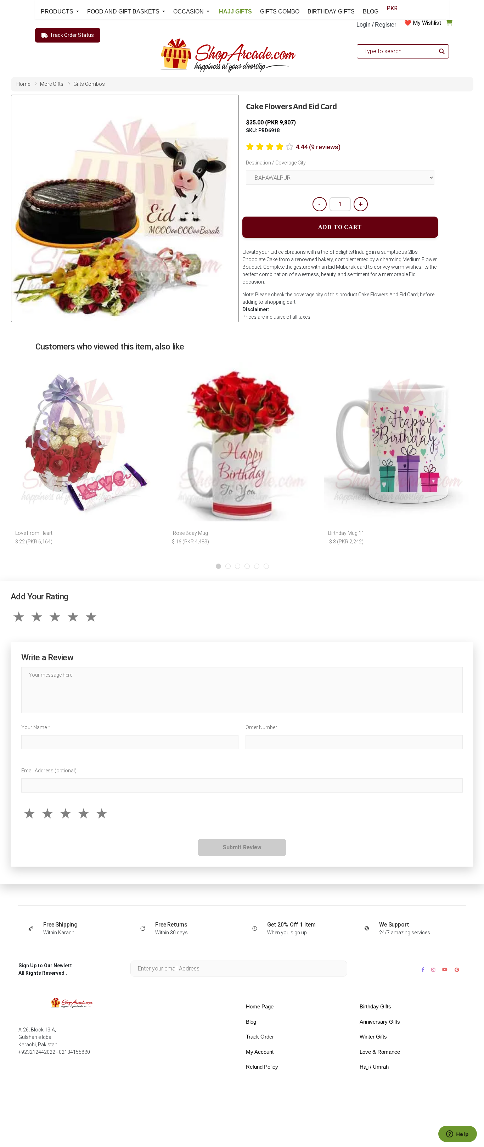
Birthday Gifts (375, 1006)
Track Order (260, 1037)
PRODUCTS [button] (58, 12)
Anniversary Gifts (380, 1022)
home (23, 84)
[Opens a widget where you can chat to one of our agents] (457, 1134)
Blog (251, 1022)
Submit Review (242, 847)
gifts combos (89, 84)
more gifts (51, 84)
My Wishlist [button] (427, 22)
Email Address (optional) (49, 770)
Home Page (260, 1006)
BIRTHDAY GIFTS (331, 12)
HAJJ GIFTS (235, 12)
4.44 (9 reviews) (318, 147)
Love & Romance (380, 1052)
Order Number (261, 727)
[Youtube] (445, 969)
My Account (260, 1052)
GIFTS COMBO (279, 12)
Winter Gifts (373, 1037)
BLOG (370, 12)
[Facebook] (423, 969)
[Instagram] (433, 969)
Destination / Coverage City (276, 163)
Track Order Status (72, 35)
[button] (218, 566)
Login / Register (376, 25)
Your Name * (35, 727)
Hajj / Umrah (374, 1067)
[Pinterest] (457, 969)
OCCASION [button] (189, 12)
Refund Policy (262, 1067)
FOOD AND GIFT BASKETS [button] (124, 12)
